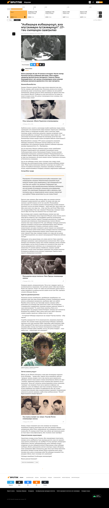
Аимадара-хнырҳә (85, 491)
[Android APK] (97, 496)
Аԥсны (37, 462)
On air (12, 12)
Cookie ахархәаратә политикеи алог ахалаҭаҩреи (68, 491)
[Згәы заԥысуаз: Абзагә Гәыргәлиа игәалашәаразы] (43, 109)
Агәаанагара (57, 477)
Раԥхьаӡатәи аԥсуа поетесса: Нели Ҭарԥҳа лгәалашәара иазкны (43, 277)
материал (27, 70)
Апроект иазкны (11, 491)
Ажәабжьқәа (29, 477)
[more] (63, 123)
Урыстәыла (43, 477)
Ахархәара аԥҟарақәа (21, 491)
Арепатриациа (75, 477)
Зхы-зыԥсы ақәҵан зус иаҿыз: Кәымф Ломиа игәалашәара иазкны (39, 418)
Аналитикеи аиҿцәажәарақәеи (28, 462)
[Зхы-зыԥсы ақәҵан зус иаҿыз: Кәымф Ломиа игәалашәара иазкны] (43, 405)
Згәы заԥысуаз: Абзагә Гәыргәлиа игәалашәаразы (40, 121)
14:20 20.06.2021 (25, 33)
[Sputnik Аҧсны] (15, 4)
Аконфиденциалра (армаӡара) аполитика (45, 491)
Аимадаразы (31, 491)
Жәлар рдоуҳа (66, 477)
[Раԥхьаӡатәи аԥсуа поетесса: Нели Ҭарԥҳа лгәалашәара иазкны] (43, 264)
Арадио (50, 477)
